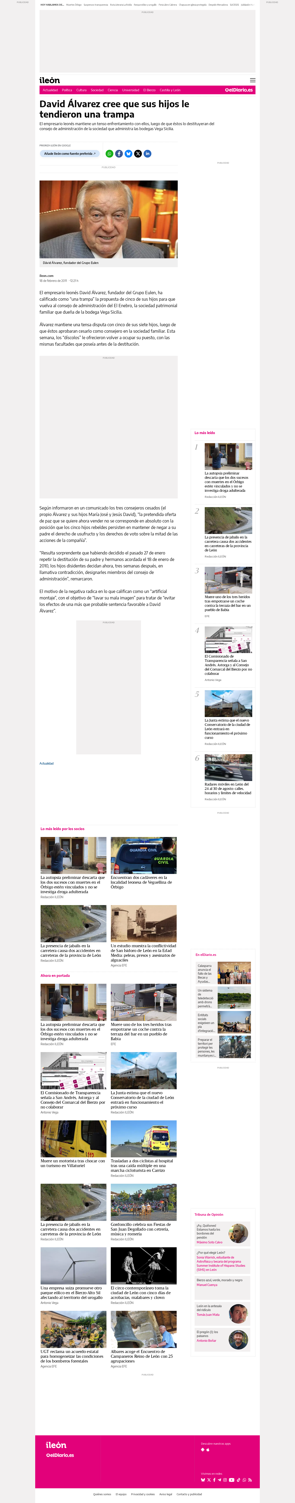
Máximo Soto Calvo (209, 1242)
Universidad (130, 90)
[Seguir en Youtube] (232, 1480)
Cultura (81, 90)
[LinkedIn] (147, 154)
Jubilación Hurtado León (252, 4)
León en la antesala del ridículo (209, 1308)
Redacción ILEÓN (52, 897)
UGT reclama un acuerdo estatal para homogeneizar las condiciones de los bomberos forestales (72, 1356)
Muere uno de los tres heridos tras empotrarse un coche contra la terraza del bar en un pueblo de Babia (141, 1031)
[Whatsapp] (109, 154)
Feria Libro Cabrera (168, 4)
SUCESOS (234, 4)
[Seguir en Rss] (250, 1480)
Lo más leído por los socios (62, 829)
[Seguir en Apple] (207, 1450)
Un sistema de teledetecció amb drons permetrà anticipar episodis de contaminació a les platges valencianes (206, 998)
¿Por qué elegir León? (211, 1252)
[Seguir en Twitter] (209, 1480)
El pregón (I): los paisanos (207, 1334)
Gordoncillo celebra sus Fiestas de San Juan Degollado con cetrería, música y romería (141, 1229)
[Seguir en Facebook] (214, 1480)
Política (67, 90)
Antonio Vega (49, 1112)
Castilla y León (170, 90)
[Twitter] (138, 154)
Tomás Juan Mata (208, 1314)
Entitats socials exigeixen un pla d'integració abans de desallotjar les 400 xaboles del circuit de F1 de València (206, 1023)
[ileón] (70, 1445)
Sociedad (97, 90)
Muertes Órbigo (74, 4)
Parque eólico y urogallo (145, 4)
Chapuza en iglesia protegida (192, 4)
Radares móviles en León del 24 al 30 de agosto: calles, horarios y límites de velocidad (228, 788)
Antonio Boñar (206, 1340)
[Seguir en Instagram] (225, 1480)
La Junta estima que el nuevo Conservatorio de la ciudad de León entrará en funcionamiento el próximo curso (142, 1100)
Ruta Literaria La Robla (121, 4)
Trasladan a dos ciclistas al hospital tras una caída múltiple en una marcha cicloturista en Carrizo (142, 1165)
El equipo (121, 1494)
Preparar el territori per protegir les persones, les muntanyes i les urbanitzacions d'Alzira (207, 1047)
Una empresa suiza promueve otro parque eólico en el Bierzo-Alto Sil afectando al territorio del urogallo (71, 1292)
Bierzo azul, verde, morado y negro (220, 1280)
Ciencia (113, 90)
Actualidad (50, 90)
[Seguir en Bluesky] (203, 1480)
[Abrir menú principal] (252, 80)
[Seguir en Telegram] (219, 1480)
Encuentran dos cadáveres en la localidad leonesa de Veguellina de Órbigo (141, 882)
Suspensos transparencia (96, 4)
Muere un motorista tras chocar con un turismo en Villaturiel (73, 1163)
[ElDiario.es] (239, 90)
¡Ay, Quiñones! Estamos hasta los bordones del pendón (208, 1231)
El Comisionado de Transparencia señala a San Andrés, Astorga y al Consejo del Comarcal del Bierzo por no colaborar (73, 1100)
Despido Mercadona (218, 4)
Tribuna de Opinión (209, 1214)
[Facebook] (119, 154)
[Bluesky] (128, 154)
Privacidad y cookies (143, 1494)
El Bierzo (149, 90)
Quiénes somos (102, 1494)
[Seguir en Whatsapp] (244, 1480)
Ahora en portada (55, 975)
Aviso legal (165, 1494)
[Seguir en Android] (202, 1450)
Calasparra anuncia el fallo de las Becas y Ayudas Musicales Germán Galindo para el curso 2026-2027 (206, 973)
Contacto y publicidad (189, 1494)
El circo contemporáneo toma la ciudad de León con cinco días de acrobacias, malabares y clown (141, 1292)
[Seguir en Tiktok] (239, 1480)
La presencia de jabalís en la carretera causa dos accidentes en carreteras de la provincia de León (71, 950)
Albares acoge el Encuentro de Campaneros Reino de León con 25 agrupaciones (142, 1356)
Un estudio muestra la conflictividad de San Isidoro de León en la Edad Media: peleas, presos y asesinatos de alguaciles (143, 953)
